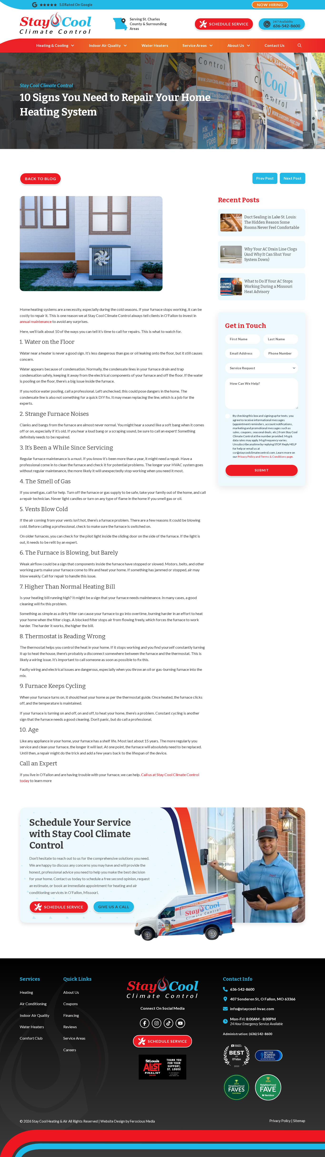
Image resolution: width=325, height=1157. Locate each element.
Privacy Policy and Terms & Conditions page (265, 456)
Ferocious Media (142, 1121)
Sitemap (299, 1121)
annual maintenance (36, 321)
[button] (299, 45)
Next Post (292, 178)
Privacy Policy (280, 1121)
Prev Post (265, 178)
